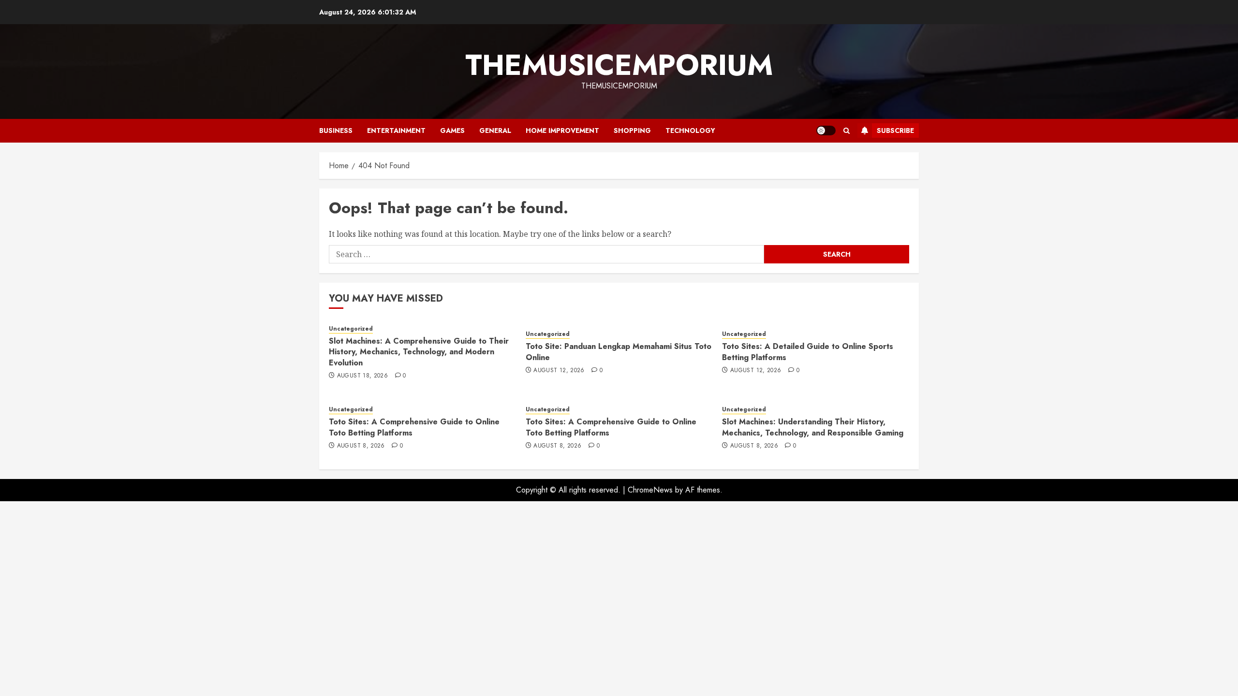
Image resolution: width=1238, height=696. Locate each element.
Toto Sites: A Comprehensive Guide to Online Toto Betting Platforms (414, 427)
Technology (690, 130)
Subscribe (895, 130)
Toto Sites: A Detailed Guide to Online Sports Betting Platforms (807, 351)
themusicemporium (619, 65)
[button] (846, 130)
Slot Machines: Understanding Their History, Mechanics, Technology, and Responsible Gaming (812, 427)
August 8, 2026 (361, 446)
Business (336, 130)
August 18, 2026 (362, 376)
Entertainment (396, 130)
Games (452, 130)
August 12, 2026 (558, 371)
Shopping (632, 130)
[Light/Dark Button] (826, 130)
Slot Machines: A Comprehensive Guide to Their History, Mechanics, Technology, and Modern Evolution (419, 351)
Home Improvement (562, 130)
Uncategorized (351, 329)
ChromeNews (650, 489)
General (495, 130)
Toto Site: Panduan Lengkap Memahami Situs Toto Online (618, 351)
